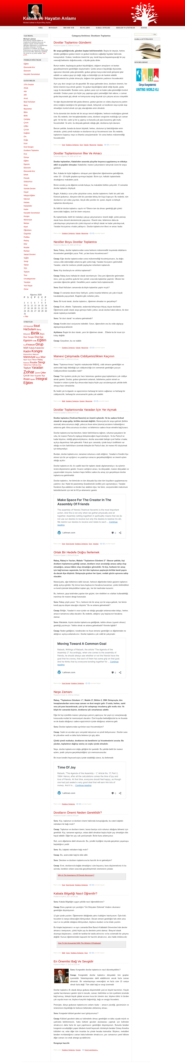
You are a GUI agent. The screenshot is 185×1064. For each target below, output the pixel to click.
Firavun (30, 344)
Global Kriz (28, 182)
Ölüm (32, 376)
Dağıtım (27, 133)
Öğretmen (28, 230)
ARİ (25, 95)
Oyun (30, 360)
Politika (26, 237)
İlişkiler (32, 379)
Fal (24, 345)
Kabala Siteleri (103, 28)
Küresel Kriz (27, 354)
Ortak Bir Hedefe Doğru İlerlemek (76, 552)
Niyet (26, 227)
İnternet (27, 199)
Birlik (26, 116)
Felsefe (26, 178)
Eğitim (144, 28)
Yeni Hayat (28, 286)
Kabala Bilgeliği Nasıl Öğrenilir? (75, 893)
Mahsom (36, 354)
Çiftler (26, 126)
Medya (26, 223)
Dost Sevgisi (29, 147)
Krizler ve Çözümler (125, 28)
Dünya (26, 157)
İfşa (43, 376)
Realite (26, 248)
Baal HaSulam (29, 102)
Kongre (26, 216)
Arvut (26, 98)
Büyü (42, 334)
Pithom (34, 360)
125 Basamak (28, 326)
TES (25, 268)
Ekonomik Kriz (29, 67)
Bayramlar (28, 109)
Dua (25, 154)
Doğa (26, 140)
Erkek (26, 175)
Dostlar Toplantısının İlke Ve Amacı (78, 153)
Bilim (26, 112)
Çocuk (26, 130)
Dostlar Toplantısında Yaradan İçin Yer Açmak (85, 409)
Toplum (26, 272)
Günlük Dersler (30, 189)
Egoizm (27, 164)
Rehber (27, 251)
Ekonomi (27, 71)
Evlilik (35, 341)
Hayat (26, 192)
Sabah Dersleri (30, 254)
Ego (41, 337)
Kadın (26, 209)
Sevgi (26, 261)
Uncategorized (29, 279)
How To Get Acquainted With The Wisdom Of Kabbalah (79, 943)
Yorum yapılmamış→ (91, 1050)
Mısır (43, 357)
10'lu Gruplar (29, 85)
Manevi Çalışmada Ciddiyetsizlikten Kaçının (84, 356)
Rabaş (26, 241)
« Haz (25, 316)
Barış (26, 105)
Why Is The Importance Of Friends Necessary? (76, 875)
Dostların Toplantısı (31, 150)
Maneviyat (28, 220)
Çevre (26, 123)
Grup (26, 185)
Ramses (26, 363)
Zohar (26, 289)
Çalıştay (27, 119)
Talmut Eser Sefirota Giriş (32, 365)
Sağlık (26, 258)
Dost (25, 143)
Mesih (38, 357)
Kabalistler (28, 206)
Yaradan (27, 282)
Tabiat (26, 265)
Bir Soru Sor (68, 28)
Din (25, 137)
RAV (25, 244)
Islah (25, 347)
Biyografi (53, 28)
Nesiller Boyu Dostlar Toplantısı (75, 241)
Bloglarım (85, 28)
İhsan (26, 378)
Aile (25, 91)
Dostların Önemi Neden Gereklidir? (78, 812)
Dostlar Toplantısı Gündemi (72, 42)
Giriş (40, 28)
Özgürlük (27, 234)
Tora (25, 275)
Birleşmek (26, 334)
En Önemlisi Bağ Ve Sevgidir (73, 961)
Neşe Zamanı (63, 691)
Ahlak (26, 88)
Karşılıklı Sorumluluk (32, 74)
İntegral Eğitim (29, 196)
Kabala (26, 202)
